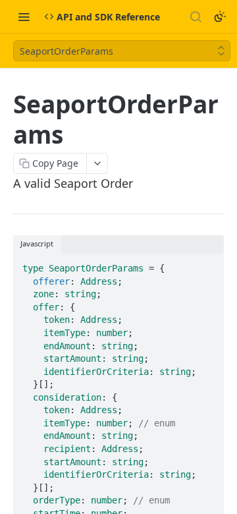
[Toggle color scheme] (219, 16)
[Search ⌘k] (195, 16)
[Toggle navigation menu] (23, 16)
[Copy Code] (208, 264)
